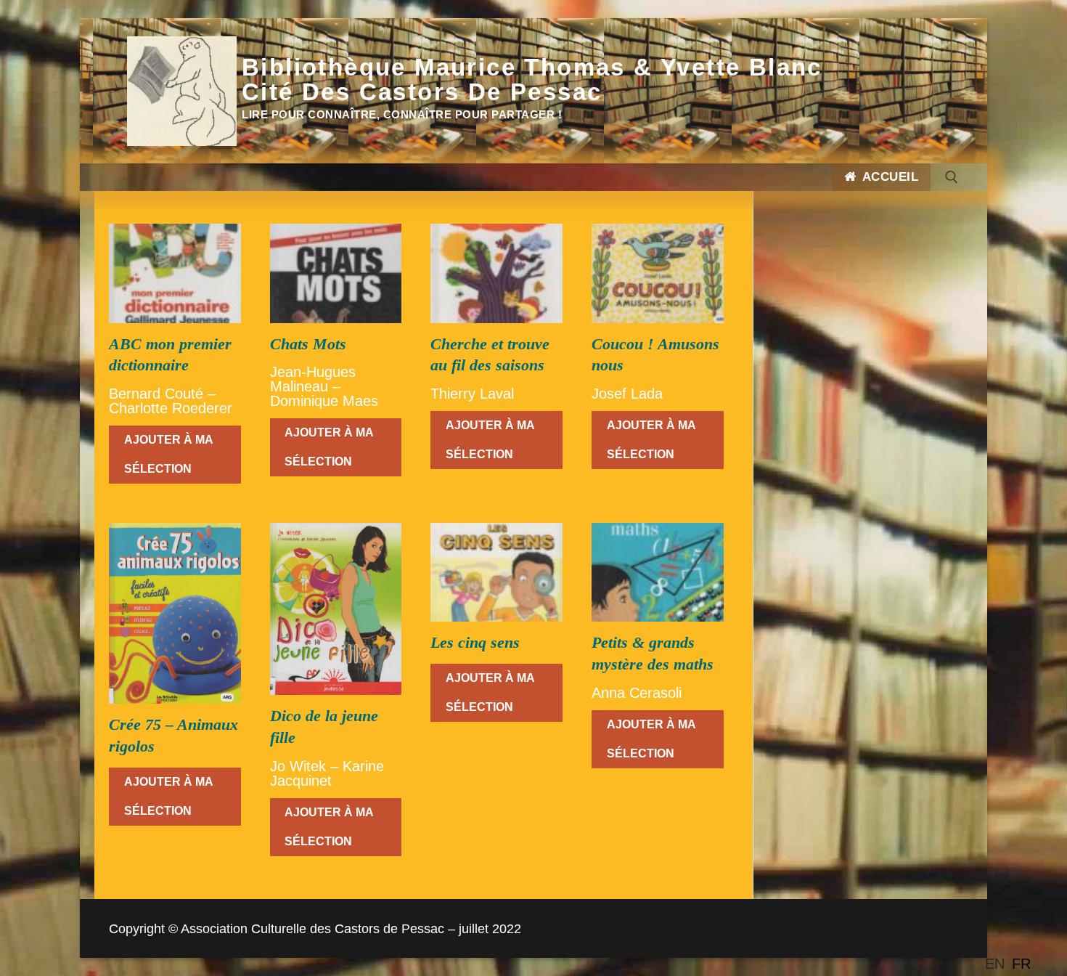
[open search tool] (951, 177)
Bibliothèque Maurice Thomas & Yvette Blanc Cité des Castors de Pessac (532, 80)
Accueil (888, 177)
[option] (1021, 963)
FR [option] (1021, 964)
